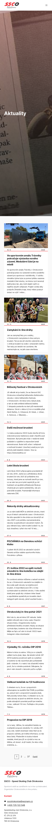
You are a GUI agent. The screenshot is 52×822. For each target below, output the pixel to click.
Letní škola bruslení (18, 465)
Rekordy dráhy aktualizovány (23, 506)
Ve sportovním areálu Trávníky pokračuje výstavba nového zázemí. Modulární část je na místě (24, 260)
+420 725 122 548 (16, 805)
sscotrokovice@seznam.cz (20, 801)
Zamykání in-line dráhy (20, 330)
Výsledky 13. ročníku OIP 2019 (24, 647)
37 (28, 756)
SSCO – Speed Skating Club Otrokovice (23, 781)
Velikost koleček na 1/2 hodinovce (26, 682)
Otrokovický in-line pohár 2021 (24, 611)
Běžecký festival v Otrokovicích (24, 387)
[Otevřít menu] (46, 5)
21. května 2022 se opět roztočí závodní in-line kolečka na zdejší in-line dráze (25, 571)
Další (35, 757)
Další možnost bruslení (20, 427)
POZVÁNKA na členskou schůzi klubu (24, 543)
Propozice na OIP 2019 (19, 719)
